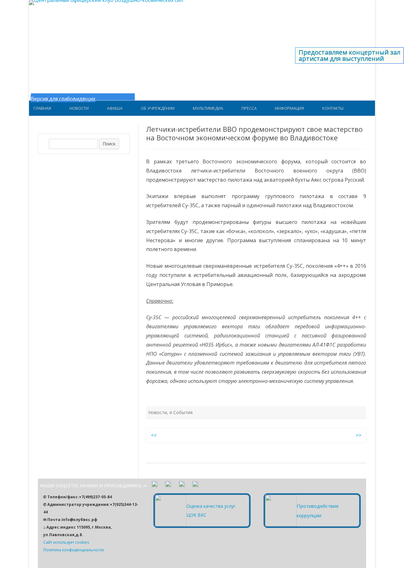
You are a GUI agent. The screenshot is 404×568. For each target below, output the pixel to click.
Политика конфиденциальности (73, 550)
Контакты (332, 108)
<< (154, 435)
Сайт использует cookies (66, 542)
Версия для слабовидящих (63, 98)
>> (358, 435)
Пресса (249, 108)
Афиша (114, 108)
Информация (289, 108)
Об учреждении (158, 108)
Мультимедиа (208, 108)
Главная (42, 108)
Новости (79, 108)
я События (181, 412)
